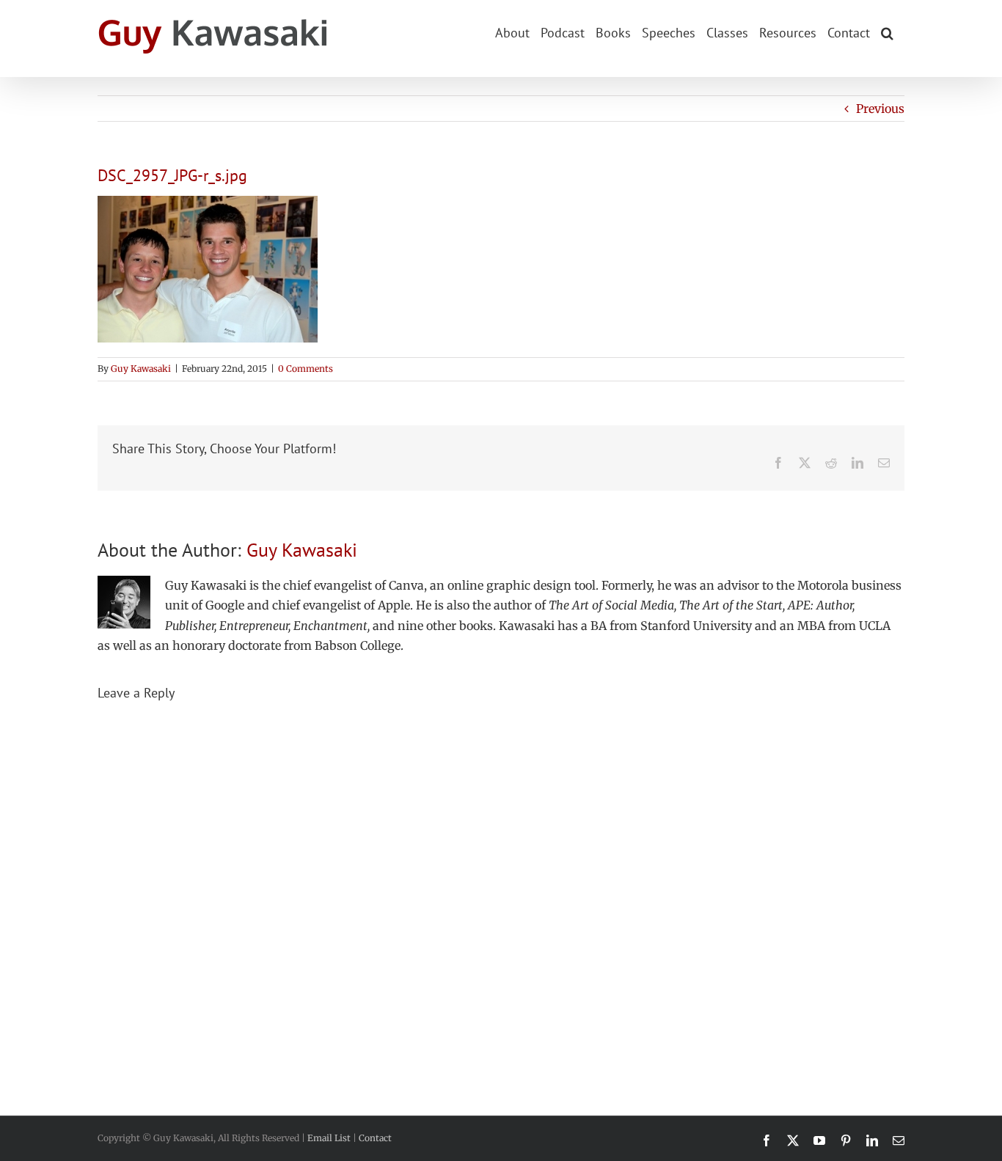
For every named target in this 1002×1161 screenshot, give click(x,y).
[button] (887, 31)
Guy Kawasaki (141, 368)
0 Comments (305, 368)
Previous (880, 108)
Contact (375, 1137)
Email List (329, 1137)
